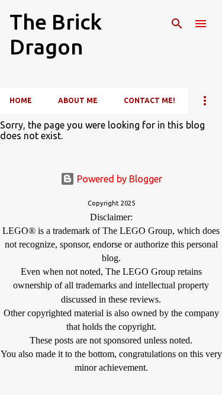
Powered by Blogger (118, 179)
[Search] (177, 23)
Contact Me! (149, 100)
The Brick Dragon (55, 34)
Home (20, 100)
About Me (78, 100)
